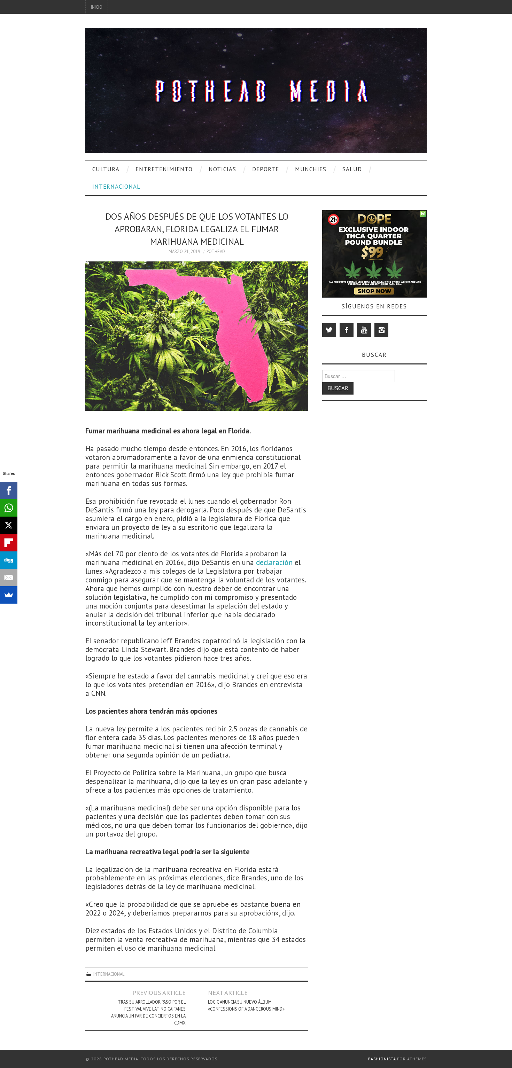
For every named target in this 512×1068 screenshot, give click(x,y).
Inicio (96, 7)
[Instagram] (381, 330)
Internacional (116, 186)
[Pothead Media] (256, 90)
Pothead (216, 251)
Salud (352, 169)
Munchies (310, 169)
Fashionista (382, 1058)
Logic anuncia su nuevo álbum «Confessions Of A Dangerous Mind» (246, 1005)
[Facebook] (347, 330)
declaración (274, 562)
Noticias (222, 169)
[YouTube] (364, 330)
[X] (8, 525)
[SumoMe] (8, 595)
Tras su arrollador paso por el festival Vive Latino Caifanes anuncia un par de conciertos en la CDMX (148, 1012)
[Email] (8, 577)
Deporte (265, 169)
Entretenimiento (164, 169)
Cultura (105, 169)
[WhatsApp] (8, 508)
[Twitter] (329, 330)
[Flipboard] (8, 542)
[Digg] (8, 560)
